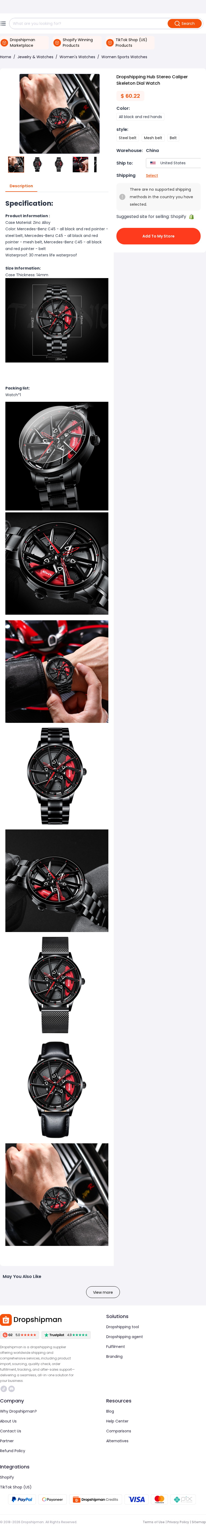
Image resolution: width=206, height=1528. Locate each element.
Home (5, 57)
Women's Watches (77, 57)
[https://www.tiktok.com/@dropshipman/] (4, 1389)
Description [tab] (21, 186)
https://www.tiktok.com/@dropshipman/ (4, 1389)
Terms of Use (154, 1522)
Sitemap (199, 1522)
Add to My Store (158, 236)
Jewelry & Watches (35, 57)
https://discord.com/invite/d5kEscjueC (12, 1389)
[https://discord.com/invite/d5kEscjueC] (11, 1389)
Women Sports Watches (124, 57)
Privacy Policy (178, 1522)
